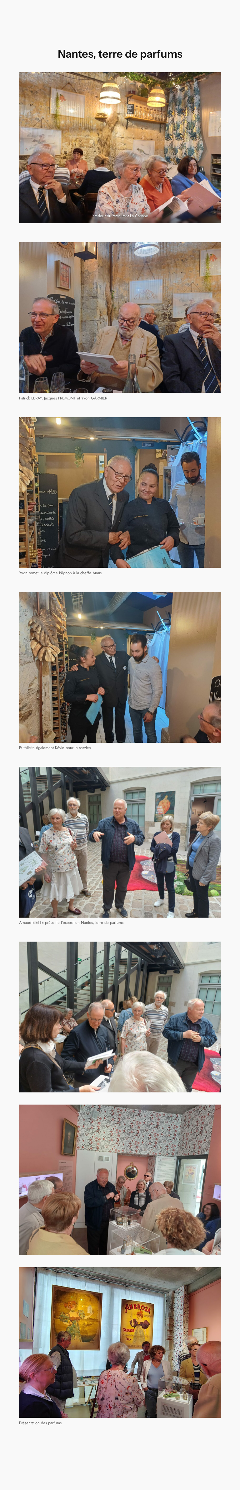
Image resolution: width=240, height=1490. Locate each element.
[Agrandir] (213, 250)
